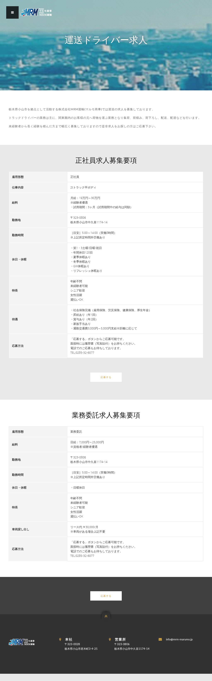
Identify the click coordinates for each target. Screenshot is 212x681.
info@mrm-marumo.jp (179, 639)
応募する (106, 377)
